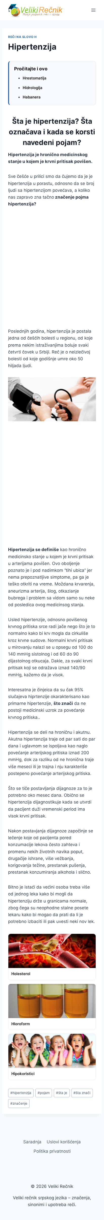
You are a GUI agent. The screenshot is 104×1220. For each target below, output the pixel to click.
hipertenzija (20, 1093)
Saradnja (32, 1141)
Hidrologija (32, 87)
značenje (18, 1103)
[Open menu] (93, 10)
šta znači (81, 1093)
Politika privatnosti (52, 1151)
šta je (61, 1093)
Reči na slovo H (22, 37)
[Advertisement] (52, 268)
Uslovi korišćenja (64, 1141)
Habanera (32, 97)
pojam (44, 1093)
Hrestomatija (34, 78)
